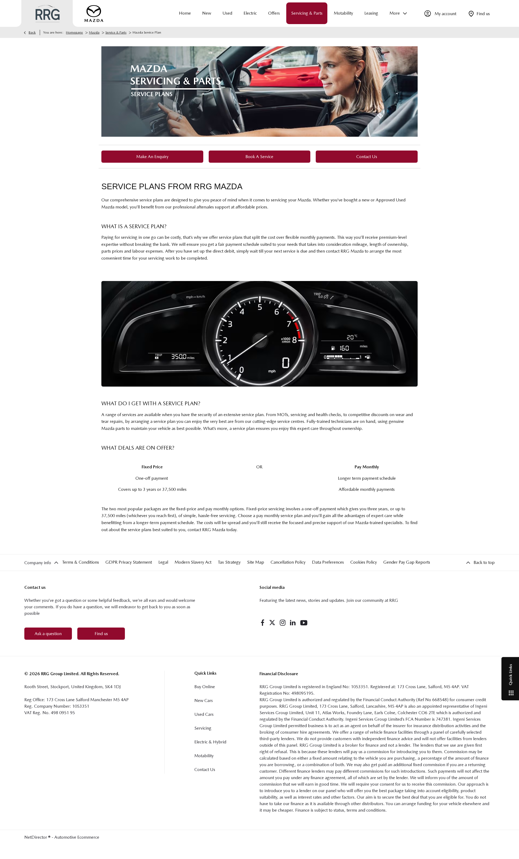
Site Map (255, 562)
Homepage (74, 32)
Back (32, 32)
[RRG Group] (47, 13)
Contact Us (204, 769)
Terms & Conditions (80, 562)
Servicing (202, 728)
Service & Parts (116, 32)
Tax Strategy (229, 562)
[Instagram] (282, 622)
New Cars (203, 700)
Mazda (94, 32)
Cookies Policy (363, 562)
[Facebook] (262, 622)
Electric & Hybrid (210, 741)
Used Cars (204, 714)
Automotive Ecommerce (76, 837)
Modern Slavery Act (193, 562)
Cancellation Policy (288, 562)
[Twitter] (272, 622)
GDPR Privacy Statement (128, 562)
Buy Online (204, 686)
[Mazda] (93, 13)
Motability (204, 755)
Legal (163, 562)
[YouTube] (304, 623)
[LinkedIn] (292, 622)
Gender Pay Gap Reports (406, 562)
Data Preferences (328, 562)
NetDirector (36, 837)
